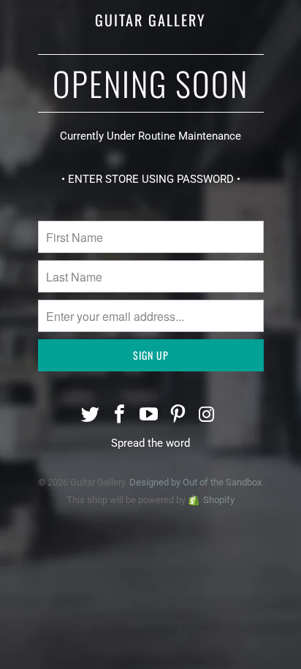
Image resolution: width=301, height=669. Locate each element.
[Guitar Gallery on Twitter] (91, 415)
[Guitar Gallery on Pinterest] (178, 415)
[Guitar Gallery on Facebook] (119, 415)
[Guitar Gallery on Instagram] (207, 415)
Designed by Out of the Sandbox (195, 482)
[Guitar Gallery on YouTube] (149, 415)
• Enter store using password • (150, 179)
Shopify (219, 499)
